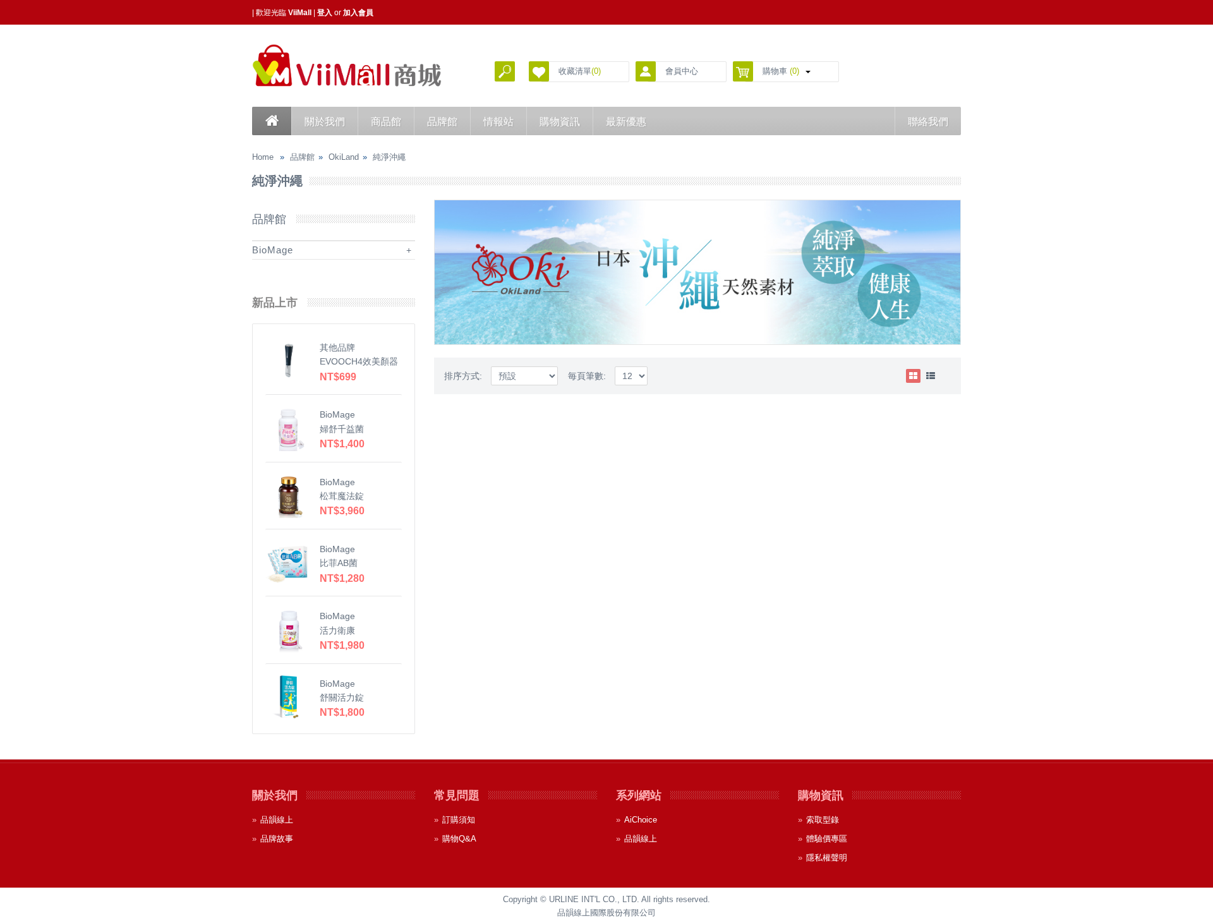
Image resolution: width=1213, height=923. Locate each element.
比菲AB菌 (339, 563)
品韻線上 (276, 819)
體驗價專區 (826, 838)
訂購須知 (458, 819)
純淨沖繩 (389, 157)
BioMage (272, 249)
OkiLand (344, 157)
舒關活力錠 (342, 697)
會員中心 (681, 71)
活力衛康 (337, 630)
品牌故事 (276, 838)
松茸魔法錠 (342, 496)
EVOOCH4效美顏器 (359, 361)
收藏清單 (579, 71)
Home (263, 157)
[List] (930, 376)
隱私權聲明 (826, 857)
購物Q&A (459, 838)
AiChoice (640, 819)
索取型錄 (822, 819)
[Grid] (913, 376)
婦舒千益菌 (342, 429)
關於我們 (325, 121)
